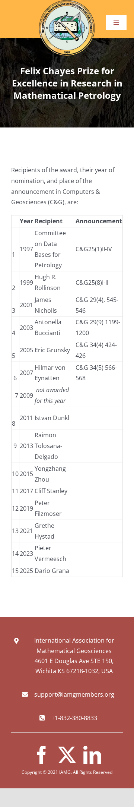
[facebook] (42, 755)
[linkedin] (92, 755)
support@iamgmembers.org (74, 694)
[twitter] (67, 755)
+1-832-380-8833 (74, 718)
